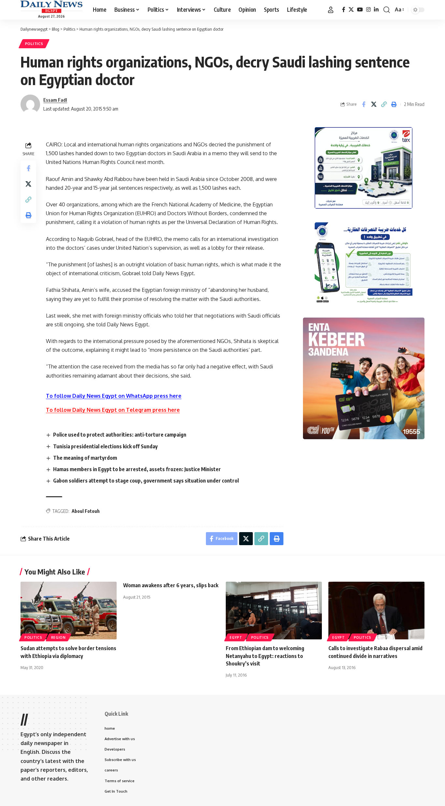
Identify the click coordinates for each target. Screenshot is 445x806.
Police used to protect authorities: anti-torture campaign (119, 434)
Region (58, 637)
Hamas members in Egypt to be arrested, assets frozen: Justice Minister (137, 469)
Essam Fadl (55, 100)
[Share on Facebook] (363, 104)
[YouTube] (360, 9)
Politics (34, 43)
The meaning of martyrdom (85, 458)
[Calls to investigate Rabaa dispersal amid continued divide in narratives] (376, 610)
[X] (351, 9)
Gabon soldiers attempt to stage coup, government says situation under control (146, 480)
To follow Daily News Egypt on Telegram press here (113, 410)
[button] (330, 10)
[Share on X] (373, 104)
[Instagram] (368, 9)
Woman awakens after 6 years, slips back (170, 585)
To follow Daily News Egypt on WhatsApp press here (113, 396)
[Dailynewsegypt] (51, 7)
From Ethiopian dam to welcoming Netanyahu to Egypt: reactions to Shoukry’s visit (265, 655)
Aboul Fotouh (86, 511)
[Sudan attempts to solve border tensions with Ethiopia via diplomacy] (69, 610)
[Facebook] (343, 9)
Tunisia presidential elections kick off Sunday (105, 446)
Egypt (236, 637)
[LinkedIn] (376, 9)
